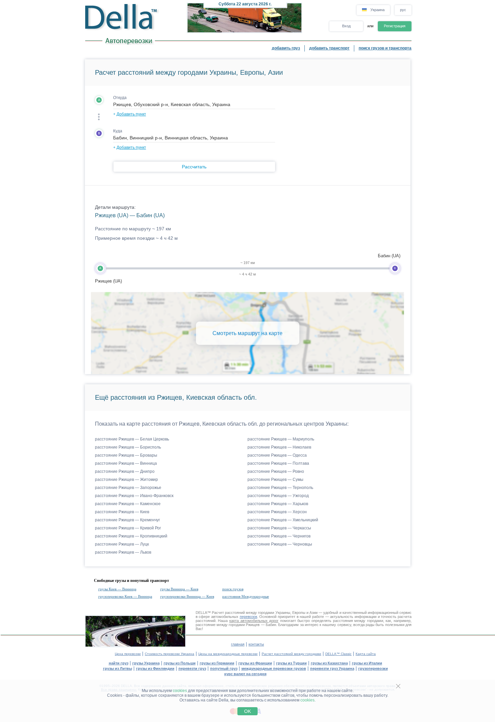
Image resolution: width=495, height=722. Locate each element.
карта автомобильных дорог (253, 621)
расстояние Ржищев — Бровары (126, 455)
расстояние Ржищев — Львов (123, 552)
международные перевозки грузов (273, 668)
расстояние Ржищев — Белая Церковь (132, 439)
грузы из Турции (291, 663)
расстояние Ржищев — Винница (126, 463)
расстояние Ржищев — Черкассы (279, 528)
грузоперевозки (373, 668)
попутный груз (223, 668)
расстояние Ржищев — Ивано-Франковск (134, 495)
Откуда (120, 97)
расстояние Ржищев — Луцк (122, 544)
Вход (346, 26)
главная (237, 644)
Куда (117, 131)
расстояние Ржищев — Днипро (125, 471)
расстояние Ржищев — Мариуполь (281, 439)
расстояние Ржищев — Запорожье (128, 487)
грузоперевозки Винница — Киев (187, 596)
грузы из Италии (367, 663)
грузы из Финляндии (155, 668)
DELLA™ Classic (338, 654)
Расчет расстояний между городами (291, 654)
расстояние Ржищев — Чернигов (279, 536)
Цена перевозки (128, 654)
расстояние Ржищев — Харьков (278, 503)
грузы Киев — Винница (117, 589)
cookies (180, 690)
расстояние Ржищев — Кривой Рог (128, 528)
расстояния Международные (245, 596)
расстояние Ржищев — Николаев (279, 447)
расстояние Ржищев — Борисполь (128, 447)
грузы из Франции (255, 663)
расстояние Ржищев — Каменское (128, 503)
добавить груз (286, 48)
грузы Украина (146, 663)
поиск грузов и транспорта (385, 48)
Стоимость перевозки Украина (169, 654)
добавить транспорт (329, 48)
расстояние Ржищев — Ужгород (278, 495)
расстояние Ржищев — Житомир (126, 479)
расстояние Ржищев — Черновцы (280, 544)
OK (247, 711)
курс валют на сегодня (245, 674)
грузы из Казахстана (329, 663)
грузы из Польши (180, 663)
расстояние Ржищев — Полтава (278, 463)
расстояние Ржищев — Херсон (277, 512)
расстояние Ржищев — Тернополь (280, 487)
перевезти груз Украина (332, 668)
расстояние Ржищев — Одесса (277, 455)
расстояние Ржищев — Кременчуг (127, 520)
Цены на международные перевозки (228, 654)
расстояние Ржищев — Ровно (276, 471)
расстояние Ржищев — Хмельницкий (283, 520)
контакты (256, 644)
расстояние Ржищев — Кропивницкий (131, 536)
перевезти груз (192, 668)
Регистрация (394, 26)
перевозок (248, 617)
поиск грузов (232, 589)
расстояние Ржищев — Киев (122, 512)
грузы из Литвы (117, 668)
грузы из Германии (217, 663)
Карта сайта (366, 654)
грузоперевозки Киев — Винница (125, 596)
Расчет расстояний (228, 613)
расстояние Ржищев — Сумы (275, 479)
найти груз (118, 663)
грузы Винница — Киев (179, 589)
